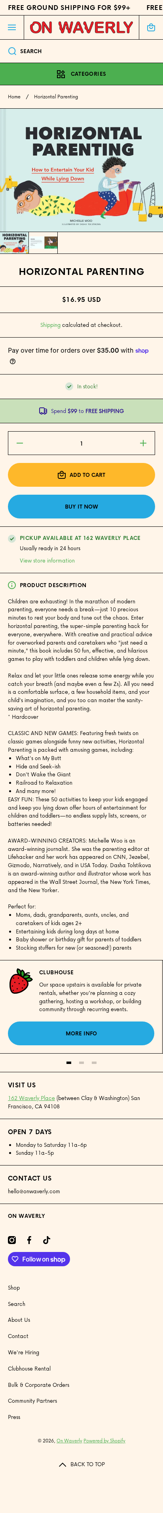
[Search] (8, 51)
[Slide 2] (81, 1063)
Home (14, 96)
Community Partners (32, 1400)
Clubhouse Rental (29, 1368)
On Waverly (69, 1440)
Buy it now (81, 506)
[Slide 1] (68, 1063)
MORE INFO (81, 1033)
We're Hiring (23, 1352)
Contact (18, 1336)
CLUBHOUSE (56, 972)
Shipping (50, 325)
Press (14, 1417)
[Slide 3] (94, 1063)
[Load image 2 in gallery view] (43, 242)
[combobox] (81, 51)
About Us (19, 1319)
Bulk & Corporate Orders (38, 1385)
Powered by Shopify (104, 1440)
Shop (14, 1287)
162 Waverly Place (31, 1098)
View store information (47, 560)
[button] (151, 27)
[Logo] (81, 27)
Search (16, 1304)
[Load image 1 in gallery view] (14, 242)
